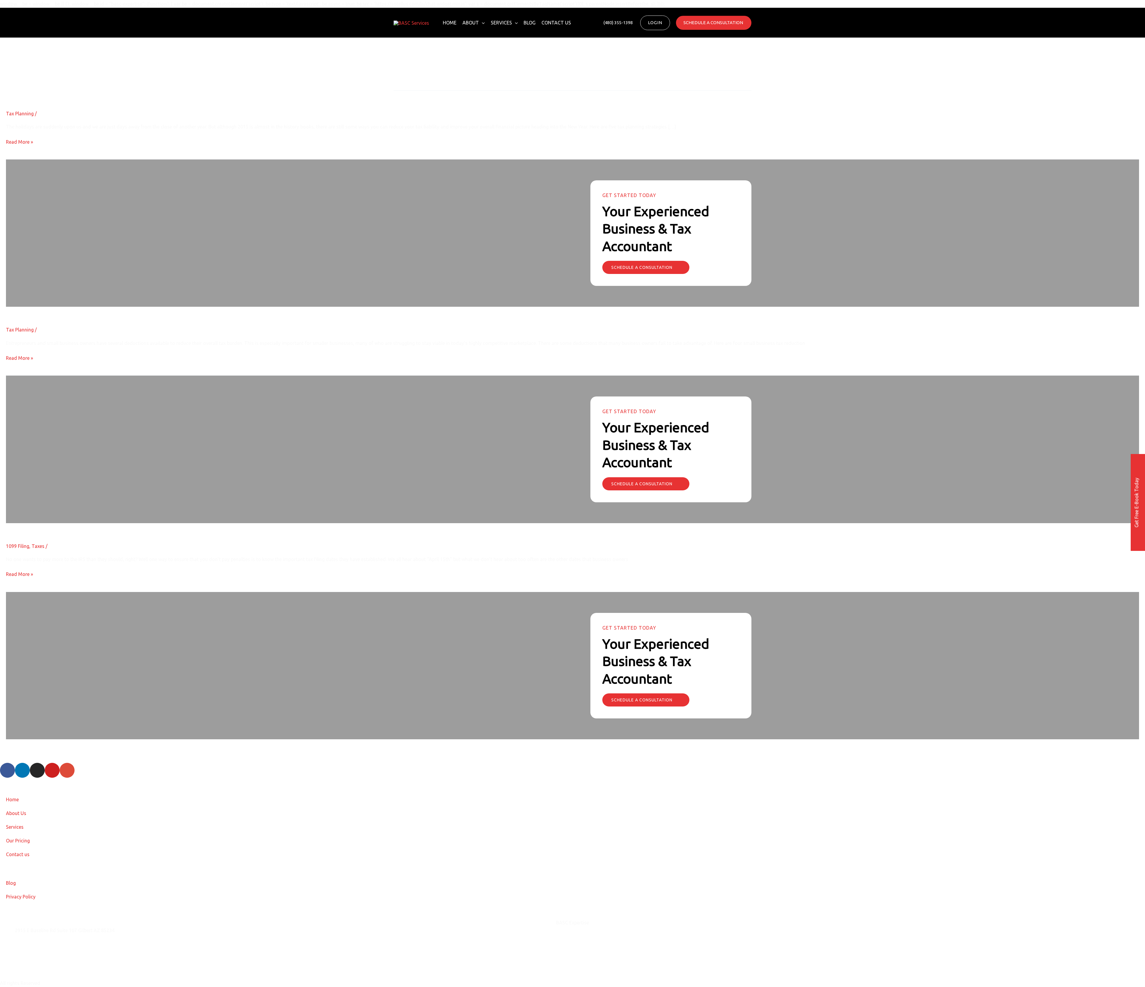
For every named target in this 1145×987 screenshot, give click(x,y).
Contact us (556, 22)
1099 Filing (17, 546)
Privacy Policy (20, 896)
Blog (530, 22)
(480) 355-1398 (31, 960)
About (470, 22)
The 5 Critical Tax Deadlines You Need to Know (88, 528)
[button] (482, 23)
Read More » (19, 141)
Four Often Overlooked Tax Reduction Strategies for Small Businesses (128, 311)
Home (450, 22)
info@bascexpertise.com (41, 945)
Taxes (38, 546)
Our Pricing (18, 840)
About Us (16, 813)
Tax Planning (20, 113)
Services (501, 22)
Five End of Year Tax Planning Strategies (76, 95)
